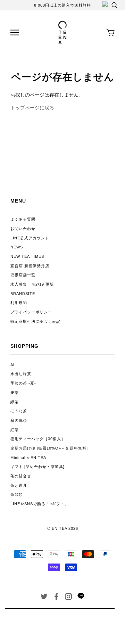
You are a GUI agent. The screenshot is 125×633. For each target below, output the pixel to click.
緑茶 (14, 402)
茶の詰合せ (20, 476)
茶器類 (16, 494)
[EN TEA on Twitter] (44, 598)
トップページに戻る (32, 107)
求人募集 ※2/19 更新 (32, 284)
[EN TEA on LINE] (80, 598)
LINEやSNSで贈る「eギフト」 (39, 504)
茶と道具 (18, 485)
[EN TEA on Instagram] (68, 598)
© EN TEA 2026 (62, 528)
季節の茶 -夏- (23, 383)
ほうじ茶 (18, 411)
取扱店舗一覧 (22, 275)
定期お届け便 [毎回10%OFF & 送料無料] (49, 448)
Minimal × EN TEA (28, 457)
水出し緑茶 (20, 374)
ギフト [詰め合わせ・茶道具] (37, 467)
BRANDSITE (22, 293)
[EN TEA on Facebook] (56, 598)
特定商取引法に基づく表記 (35, 321)
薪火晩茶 (18, 420)
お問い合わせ (22, 229)
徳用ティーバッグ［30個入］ (37, 439)
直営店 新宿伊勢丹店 (29, 266)
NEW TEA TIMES (27, 256)
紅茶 (14, 430)
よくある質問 (22, 219)
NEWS (16, 247)
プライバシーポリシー (31, 312)
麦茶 (14, 393)
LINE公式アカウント (29, 238)
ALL (14, 365)
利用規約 (18, 303)
